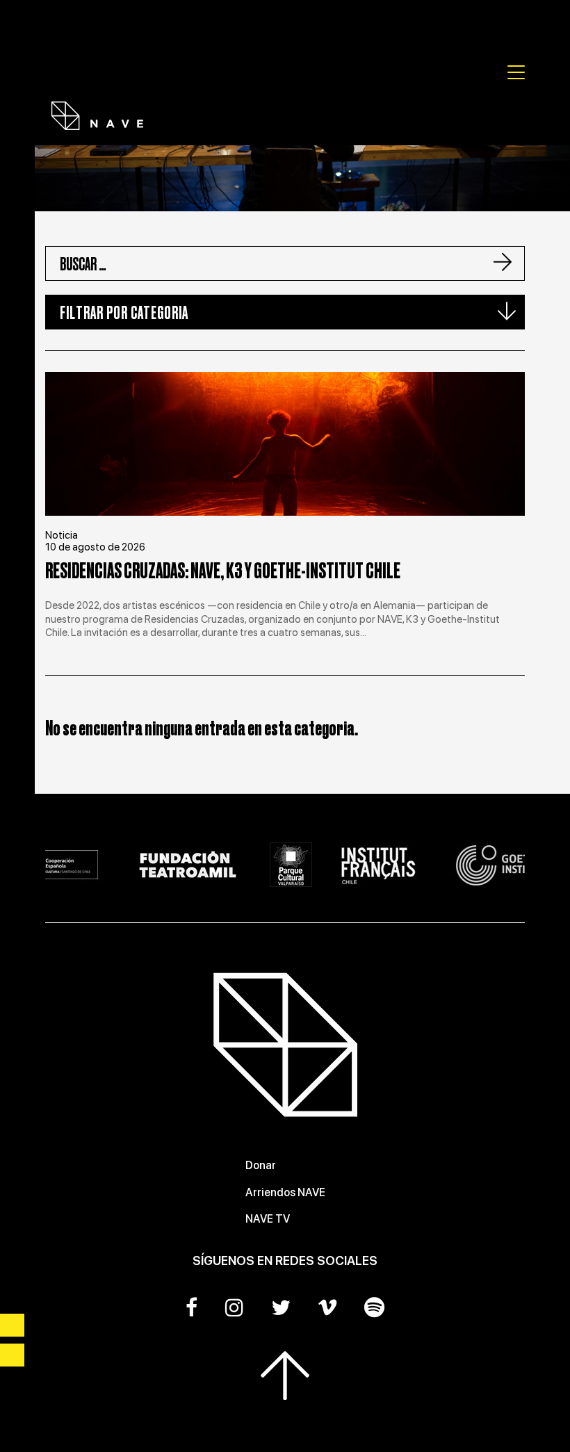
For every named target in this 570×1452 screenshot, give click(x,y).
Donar (260, 1165)
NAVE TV (267, 1218)
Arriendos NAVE (285, 1192)
